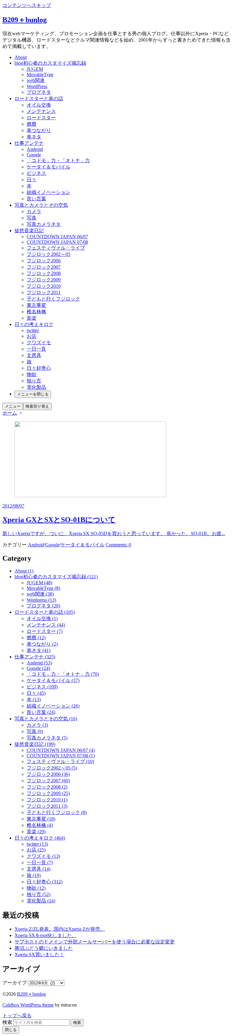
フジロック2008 (44, 273)
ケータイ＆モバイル (48, 166)
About (21, 57)
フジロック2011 (44, 292)
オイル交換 (39, 104)
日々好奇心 (39, 368)
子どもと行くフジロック (53, 298)
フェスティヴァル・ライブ (56, 247)
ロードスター (41, 117)
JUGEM (35, 69)
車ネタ (34, 136)
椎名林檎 (36, 311)
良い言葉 (36, 198)
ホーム (9, 413)
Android (35, 149)
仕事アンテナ (29, 143)
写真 (31, 217)
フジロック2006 (44, 260)
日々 (31, 179)
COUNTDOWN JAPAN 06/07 (57, 236)
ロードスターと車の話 (39, 98)
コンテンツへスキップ (26, 5)
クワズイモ (39, 342)
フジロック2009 (44, 279)
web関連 (36, 80)
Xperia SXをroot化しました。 (46, 935)
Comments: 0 (118, 544)
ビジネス (36, 173)
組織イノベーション (48, 192)
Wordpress (41, 600)
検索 (7, 1022)
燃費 (31, 124)
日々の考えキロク (34, 324)
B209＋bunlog (31, 994)
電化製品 (36, 387)
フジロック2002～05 (48, 254)
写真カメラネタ (44, 224)
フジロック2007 (44, 267)
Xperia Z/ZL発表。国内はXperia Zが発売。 (60, 929)
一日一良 (36, 349)
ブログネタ (39, 92)
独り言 (34, 380)
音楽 (31, 318)
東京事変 (36, 305)
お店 (31, 336)
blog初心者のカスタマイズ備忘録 (50, 63)
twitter (33, 330)
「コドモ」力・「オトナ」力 (58, 160)
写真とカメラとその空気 (41, 205)
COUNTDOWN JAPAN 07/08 (57, 242)
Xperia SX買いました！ (39, 954)
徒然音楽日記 (29, 230)
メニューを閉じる (33, 394)
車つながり (39, 130)
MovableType (40, 74)
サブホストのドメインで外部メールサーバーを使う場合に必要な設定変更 (95, 941)
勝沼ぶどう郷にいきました (44, 948)
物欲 (31, 374)
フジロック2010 (44, 286)
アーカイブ (14, 982)
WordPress (37, 86)
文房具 (34, 355)
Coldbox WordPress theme (28, 1004)
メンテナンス (41, 111)
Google (34, 154)
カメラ (34, 211)
